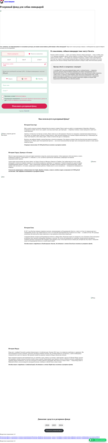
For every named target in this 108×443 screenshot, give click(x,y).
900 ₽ (24, 60)
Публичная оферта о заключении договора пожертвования (16, 437)
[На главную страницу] (7, 3)
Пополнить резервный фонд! (54, 430)
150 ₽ (9, 60)
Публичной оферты (20, 96)
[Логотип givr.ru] (26, 111)
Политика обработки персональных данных (44, 437)
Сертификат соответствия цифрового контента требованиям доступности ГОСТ (78, 437)
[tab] (47, 425)
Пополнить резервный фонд (24, 106)
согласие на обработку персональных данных (19, 100)
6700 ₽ (39, 60)
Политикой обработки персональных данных (33, 98)
